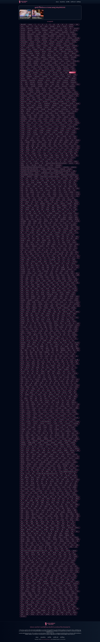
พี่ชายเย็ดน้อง (62, 348)
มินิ (26, 359)
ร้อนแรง (73, 371)
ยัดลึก (76, 361)
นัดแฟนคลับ (47, 315)
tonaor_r (34, 111)
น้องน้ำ (53, 278)
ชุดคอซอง (64, 217)
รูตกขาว (26, 382)
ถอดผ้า (67, 253)
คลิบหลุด (22, 163)
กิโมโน (62, 138)
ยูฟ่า (72, 367)
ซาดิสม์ (59, 230)
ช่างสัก (22, 217)
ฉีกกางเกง (22, 213)
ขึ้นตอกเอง (57, 155)
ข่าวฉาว (53, 151)
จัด (29, 199)
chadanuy (67, 39)
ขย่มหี (54, 143)
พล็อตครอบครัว (29, 346)
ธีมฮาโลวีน (22, 267)
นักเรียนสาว (53, 307)
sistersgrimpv (54, 105)
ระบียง (48, 373)
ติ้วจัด (51, 249)
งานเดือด (27, 195)
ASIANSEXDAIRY (45, 30)
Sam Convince (28, 103)
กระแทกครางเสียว (71, 126)
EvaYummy (22, 51)
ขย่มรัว (28, 143)
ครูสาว (52, 161)
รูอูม (21, 384)
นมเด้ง (38, 269)
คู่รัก (73, 188)
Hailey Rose (49, 55)
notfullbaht (68, 89)
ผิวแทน (55, 340)
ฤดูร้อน (30, 384)
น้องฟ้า (58, 284)
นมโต (52, 269)
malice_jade (23, 78)
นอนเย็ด (22, 305)
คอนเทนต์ (64, 180)
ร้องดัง (28, 371)
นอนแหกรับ (34, 305)
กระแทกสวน (35, 132)
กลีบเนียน (58, 136)
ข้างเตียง (70, 149)
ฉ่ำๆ (69, 211)
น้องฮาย (22, 292)
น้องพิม (43, 284)
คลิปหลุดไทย (45, 170)
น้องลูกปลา (36, 288)
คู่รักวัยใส (32, 190)
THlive (71, 109)
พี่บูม (21, 350)
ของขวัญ (46, 147)
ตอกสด (22, 244)
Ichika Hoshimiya (65, 57)
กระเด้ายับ (22, 126)
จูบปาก (48, 211)
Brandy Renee (69, 37)
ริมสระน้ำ (49, 377)
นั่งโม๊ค (44, 311)
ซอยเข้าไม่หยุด (65, 228)
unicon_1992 (74, 111)
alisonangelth (52, 26)
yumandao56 (23, 120)
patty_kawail (48, 93)
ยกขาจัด (71, 359)
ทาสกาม (63, 261)
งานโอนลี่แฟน (52, 197)
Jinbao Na (22, 68)
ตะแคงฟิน (76, 244)
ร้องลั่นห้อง (42, 371)
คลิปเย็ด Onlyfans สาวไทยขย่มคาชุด (27, 172)
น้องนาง (42, 278)
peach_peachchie (75, 93)
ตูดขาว (51, 251)
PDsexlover (68, 93)
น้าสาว (49, 317)
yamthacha (41, 116)
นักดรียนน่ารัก (62, 305)
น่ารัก (28, 317)
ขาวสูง (76, 151)
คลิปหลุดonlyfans (58, 165)
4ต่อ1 (58, 24)
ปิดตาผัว (45, 334)
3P (46, 24)
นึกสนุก (61, 323)
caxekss (50, 39)
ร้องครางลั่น (23, 371)
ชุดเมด (44, 222)
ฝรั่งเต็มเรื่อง (23, 344)
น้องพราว (27, 284)
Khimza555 (28, 72)
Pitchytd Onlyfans (51, 97)
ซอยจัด (22, 226)
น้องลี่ (31, 288)
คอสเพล (27, 182)
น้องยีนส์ (70, 286)
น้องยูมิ (22, 288)
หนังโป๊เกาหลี (73, 1)
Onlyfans (56, 91)
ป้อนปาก (59, 332)
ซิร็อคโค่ (70, 230)
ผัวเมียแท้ (41, 338)
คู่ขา (59, 188)
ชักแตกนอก (54, 215)
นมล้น (72, 267)
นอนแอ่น (39, 305)
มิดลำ (69, 357)
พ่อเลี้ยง (72, 346)
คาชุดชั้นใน (23, 184)
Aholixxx (27, 26)
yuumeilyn (40, 120)
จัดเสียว (75, 205)
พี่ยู (30, 350)
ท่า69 (36, 259)
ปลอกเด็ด (46, 330)
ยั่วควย (59, 363)
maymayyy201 (41, 78)
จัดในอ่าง (65, 207)
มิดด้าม (64, 357)
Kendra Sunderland (66, 70)
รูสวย (62, 382)
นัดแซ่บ (37, 315)
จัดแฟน (22, 207)
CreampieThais (74, 45)
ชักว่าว (27, 215)
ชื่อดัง (48, 217)
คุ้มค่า (55, 188)
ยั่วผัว (68, 363)
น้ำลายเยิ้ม (48, 319)
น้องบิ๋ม (22, 282)
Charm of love (67, 41)
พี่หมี (53, 350)
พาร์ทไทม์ (32, 348)
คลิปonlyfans (37, 163)
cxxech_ (22, 47)
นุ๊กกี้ (65, 323)
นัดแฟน (42, 315)
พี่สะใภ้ (38, 350)
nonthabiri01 (44, 89)
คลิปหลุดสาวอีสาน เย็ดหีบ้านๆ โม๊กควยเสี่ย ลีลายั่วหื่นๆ (29, 168)
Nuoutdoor (31, 91)
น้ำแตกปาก (62, 321)
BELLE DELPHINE (51, 35)
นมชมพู (42, 267)
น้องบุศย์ (36, 282)
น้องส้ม (58, 288)
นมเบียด (43, 269)
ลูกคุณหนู (31, 392)
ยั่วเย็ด (38, 365)
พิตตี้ (37, 348)
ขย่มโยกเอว (66, 145)
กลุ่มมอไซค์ (64, 136)
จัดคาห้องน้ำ (70, 199)
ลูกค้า (26, 392)
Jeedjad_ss (63, 64)
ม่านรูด (32, 357)
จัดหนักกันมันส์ (42, 203)
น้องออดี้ (53, 290)
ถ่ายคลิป (38, 255)
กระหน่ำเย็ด (23, 124)
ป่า (25, 334)
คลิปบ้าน (77, 163)
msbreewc (47, 84)
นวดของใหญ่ (23, 271)
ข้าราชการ (39, 151)
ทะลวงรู (73, 257)
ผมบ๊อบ (28, 336)
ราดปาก (54, 375)
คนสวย (45, 157)
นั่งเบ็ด (74, 309)
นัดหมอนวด (48, 313)
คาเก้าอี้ (22, 186)
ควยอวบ (71, 178)
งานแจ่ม (66, 195)
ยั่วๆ (50, 363)
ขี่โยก (30, 155)
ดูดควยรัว (48, 238)
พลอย (47, 346)
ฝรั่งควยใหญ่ (55, 342)
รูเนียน (26, 384)
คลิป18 (31, 163)
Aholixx (77, 24)
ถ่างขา (76, 253)
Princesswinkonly (48, 99)
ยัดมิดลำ (63, 361)
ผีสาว (59, 340)
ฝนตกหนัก (34, 342)
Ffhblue (57, 51)
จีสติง (21, 211)
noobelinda (50, 89)
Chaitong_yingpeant (75, 39)
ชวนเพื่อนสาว (57, 213)
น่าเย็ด (53, 317)
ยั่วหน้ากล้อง (28, 365)
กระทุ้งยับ (65, 122)
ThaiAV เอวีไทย (28, 109)
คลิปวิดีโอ (46, 165)
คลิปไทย (76, 176)
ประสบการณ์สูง (34, 330)
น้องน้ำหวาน (70, 278)
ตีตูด (25, 251)
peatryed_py (31, 95)
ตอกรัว (54, 242)
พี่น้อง (73, 348)
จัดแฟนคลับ (27, 207)
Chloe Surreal (58, 43)
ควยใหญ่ (47, 180)
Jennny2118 (46, 66)
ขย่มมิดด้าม (66, 141)
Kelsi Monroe (58, 70)
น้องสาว (68, 288)
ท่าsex (41, 259)
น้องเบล (32, 294)
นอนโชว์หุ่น (46, 305)
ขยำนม (78, 145)
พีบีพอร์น (77, 348)
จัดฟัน (71, 201)
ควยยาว (52, 178)
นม (27, 267)
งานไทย (63, 197)
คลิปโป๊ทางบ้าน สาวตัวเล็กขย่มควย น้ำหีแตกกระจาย (69, 174)
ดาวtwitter (28, 234)
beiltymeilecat (43, 35)
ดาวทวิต (44, 234)
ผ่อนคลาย (58, 336)
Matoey (28, 78)
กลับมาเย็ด (51, 134)
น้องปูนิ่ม (72, 282)
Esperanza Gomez (68, 49)
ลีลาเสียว (59, 390)
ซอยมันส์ (52, 226)
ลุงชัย (74, 390)
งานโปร (34, 197)
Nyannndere (38, 91)
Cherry (37, 43)
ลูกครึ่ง (22, 392)
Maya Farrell (34, 78)
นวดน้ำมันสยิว (45, 271)
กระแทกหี (53, 132)
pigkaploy (22, 97)
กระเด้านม (69, 124)
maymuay (48, 78)
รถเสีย (37, 369)
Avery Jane (75, 30)
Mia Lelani (59, 80)
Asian (71, 28)
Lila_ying (74, 74)
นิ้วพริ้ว (39, 323)
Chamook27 (32, 41)
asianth (66, 30)
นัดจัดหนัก (77, 311)
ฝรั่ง (39, 342)
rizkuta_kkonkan (53, 101)
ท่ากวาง (45, 259)
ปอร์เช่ (64, 332)
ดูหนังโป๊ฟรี (44, 240)
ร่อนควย (58, 371)
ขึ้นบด (62, 155)
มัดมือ (56, 355)
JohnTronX (35, 68)
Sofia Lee (74, 105)
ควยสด (57, 178)
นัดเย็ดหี (26, 315)
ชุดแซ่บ (54, 222)
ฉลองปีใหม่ (53, 211)
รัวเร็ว (25, 375)
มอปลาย (41, 355)
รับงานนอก (69, 373)
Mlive (22, 84)
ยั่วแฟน (47, 365)
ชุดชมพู (76, 217)
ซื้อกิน (75, 230)
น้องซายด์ (52, 276)
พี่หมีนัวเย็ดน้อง (63, 350)
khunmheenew (35, 72)
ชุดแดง (59, 222)
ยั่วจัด (64, 363)
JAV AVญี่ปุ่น (54, 62)
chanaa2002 (45, 41)
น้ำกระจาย (71, 317)
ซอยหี (44, 228)
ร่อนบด (64, 371)
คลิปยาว (27, 165)
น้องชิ (37, 276)
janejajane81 (35, 62)
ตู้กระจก (40, 251)
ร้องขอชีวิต (60, 369)
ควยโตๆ (42, 180)
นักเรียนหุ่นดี (59, 307)
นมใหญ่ (57, 269)
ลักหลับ (52, 386)
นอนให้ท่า (51, 305)
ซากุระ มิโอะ (54, 230)
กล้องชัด (45, 134)
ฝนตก (29, 342)
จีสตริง (76, 209)
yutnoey (29, 120)
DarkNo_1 (39, 47)
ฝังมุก (38, 344)
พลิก (51, 346)
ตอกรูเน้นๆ (74, 242)
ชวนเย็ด (63, 213)
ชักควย (22, 215)
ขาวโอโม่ (61, 153)
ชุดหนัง (34, 222)
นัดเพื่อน (74, 313)
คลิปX (42, 163)
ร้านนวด (63, 375)
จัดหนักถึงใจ (69, 203)
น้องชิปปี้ (41, 276)
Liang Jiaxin (62, 74)
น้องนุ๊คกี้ (49, 280)
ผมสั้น (37, 336)
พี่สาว (43, 350)
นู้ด (73, 323)
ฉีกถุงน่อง (35, 213)
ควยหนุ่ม (66, 178)
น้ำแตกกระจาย (48, 321)
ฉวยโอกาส (59, 211)
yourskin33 (52, 118)
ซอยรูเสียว (27, 228)
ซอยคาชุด (66, 224)
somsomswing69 (31, 107)
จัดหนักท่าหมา (76, 203)
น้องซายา (58, 276)
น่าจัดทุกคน (22, 317)
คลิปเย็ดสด (37, 172)
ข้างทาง (55, 149)
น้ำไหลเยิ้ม (22, 323)
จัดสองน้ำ (26, 203)
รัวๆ (21, 375)
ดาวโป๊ (73, 234)
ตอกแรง (43, 244)
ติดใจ (42, 249)
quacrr (61, 99)
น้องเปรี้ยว (62, 294)
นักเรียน (40, 307)
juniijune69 (59, 68)
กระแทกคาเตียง (29, 128)
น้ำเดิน (73, 319)
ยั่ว (46, 363)
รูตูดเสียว (35, 382)
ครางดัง (22, 159)
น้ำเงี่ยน (68, 319)
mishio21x (58, 82)
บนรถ (35, 325)
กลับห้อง (56, 134)
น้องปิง (68, 282)
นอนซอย (34, 303)
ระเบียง (53, 373)
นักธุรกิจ (69, 305)
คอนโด (70, 180)
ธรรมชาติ (76, 265)
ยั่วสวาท (22, 365)
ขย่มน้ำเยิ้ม (40, 141)
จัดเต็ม (53, 205)
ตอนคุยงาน (54, 244)
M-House (63, 76)
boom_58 (52, 37)
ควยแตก (27, 180)
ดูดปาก (58, 238)
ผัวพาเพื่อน (22, 338)
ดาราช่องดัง (70, 232)
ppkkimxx (28, 99)
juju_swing (40, 68)
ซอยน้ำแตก (47, 226)
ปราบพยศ (40, 330)
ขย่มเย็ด (27, 145)
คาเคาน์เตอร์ (28, 186)
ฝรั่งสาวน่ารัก (77, 342)
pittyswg (58, 97)
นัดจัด (60, 311)
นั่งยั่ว (58, 309)
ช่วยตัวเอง (76, 213)
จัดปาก (67, 201)
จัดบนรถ (61, 201)
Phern (77, 95)
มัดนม (52, 355)
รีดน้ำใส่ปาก (74, 377)
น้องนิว (27, 280)
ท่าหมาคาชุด (74, 261)
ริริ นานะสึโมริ (66, 377)
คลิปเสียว (67, 172)
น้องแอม (76, 298)
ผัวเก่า (28, 338)
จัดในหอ (47, 207)
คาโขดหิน (59, 186)
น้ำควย (77, 317)
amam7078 (64, 26)
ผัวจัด (70, 336)
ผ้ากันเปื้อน (57, 338)
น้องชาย (32, 276)
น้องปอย (57, 282)
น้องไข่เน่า (22, 301)
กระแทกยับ (62, 130)
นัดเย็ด (22, 315)
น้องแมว (66, 298)
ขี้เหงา (26, 155)
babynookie (72, 32)
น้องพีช (53, 284)
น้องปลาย (41, 282)
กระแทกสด (28, 132)
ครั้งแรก (63, 157)
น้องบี (31, 282)
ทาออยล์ (26, 263)
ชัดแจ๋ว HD (65, 215)
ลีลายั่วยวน (32, 390)
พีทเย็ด (68, 348)
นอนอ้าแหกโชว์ (76, 303)
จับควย (22, 209)
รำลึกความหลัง (23, 377)
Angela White (29, 28)
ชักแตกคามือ (48, 215)
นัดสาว (32, 313)
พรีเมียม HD (23, 346)
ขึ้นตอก (52, 155)
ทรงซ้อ (40, 257)
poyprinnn (22, 99)
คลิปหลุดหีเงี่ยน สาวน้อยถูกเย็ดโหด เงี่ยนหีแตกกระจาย (49, 168)
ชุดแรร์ (70, 222)
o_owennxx (44, 91)
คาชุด (74, 182)
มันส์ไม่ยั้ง (27, 357)
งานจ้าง (59, 190)
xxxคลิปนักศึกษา (23, 116)
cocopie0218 (45, 45)
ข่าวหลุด (27, 153)
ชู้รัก (41, 224)
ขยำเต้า (22, 147)
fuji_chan (43, 53)
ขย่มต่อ (22, 141)
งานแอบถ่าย (23, 197)
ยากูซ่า (64, 365)
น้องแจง (66, 296)
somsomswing (23, 107)
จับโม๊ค (63, 209)
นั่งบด (54, 309)
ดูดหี (67, 238)
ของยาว (57, 147)
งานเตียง (37, 195)
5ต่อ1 (62, 24)
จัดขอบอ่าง (58, 199)
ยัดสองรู (28, 363)
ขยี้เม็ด (37, 147)
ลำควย (48, 388)
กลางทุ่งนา (22, 136)
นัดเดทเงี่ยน (69, 313)
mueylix (72, 84)
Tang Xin (74, 107)
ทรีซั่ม (59, 257)
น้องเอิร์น (60, 296)
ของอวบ (62, 147)
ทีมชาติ (32, 265)
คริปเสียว (46, 161)
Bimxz (69, 35)
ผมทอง (69, 334)
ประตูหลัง (22, 330)
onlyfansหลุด (63, 91)
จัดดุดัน (42, 201)
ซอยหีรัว (54, 228)
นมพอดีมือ (62, 267)
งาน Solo (41, 190)
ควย (31, 178)
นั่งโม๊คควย (49, 311)
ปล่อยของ (51, 330)
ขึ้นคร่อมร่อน (46, 155)
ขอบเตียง (34, 149)
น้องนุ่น (54, 280)
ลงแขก (54, 384)
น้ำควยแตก (22, 319)
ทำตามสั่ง (67, 263)
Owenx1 (75, 91)
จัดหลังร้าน (43, 205)
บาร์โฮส (42, 328)
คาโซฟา (65, 186)
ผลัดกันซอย (52, 336)
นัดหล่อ (54, 313)
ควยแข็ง (77, 178)
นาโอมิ (62, 317)
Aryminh (65, 28)
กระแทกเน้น (67, 132)
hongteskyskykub (51, 57)
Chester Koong (51, 43)
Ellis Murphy (35, 49)
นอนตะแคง (47, 303)
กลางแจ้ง (49, 136)
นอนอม (70, 303)
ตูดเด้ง (72, 251)
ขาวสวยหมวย (70, 151)
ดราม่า (26, 232)
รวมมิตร (50, 369)
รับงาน (64, 373)
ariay (61, 28)
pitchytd (44, 97)
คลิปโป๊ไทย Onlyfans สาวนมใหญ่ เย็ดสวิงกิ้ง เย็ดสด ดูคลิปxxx (50, 176)
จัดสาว (32, 203)
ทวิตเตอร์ (63, 257)
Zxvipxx (76, 120)
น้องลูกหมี (47, 288)
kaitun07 (73, 68)
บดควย (22, 325)
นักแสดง (28, 309)
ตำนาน (26, 249)
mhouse (53, 80)
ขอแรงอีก (39, 149)
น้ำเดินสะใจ (23, 321)
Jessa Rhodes (65, 66)
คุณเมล (46, 188)
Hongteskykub (43, 57)
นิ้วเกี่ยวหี (50, 323)
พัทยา (76, 346)
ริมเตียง (60, 377)
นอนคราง (77, 301)
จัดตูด (52, 201)
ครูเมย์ (56, 161)
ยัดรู (67, 361)
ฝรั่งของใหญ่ (49, 342)
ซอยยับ (62, 226)
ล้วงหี (72, 384)
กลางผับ (38, 136)
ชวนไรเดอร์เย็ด (69, 213)
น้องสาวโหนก (74, 288)
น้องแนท (77, 296)
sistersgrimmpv (47, 105)
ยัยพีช (43, 363)
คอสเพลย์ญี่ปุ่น (39, 182)
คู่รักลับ (27, 190)
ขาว (44, 151)
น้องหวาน (43, 290)
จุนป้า (44, 211)
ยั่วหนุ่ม (33, 365)
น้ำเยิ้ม (33, 321)
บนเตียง (45, 325)
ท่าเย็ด (46, 263)
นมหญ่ (34, 269)
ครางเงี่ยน (65, 159)
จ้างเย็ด (67, 209)
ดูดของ (38, 238)
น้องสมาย (63, 288)
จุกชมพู (30, 211)
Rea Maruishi (74, 99)
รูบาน (46, 382)
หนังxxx (57, 1)
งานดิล (22, 192)
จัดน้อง (57, 201)
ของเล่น (67, 147)
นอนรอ (52, 303)
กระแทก (57, 126)
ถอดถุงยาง (54, 253)
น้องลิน (26, 288)
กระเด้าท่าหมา (62, 124)
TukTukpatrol (40, 111)
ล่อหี (37, 386)
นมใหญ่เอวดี (70, 269)
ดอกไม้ (37, 232)
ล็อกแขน (22, 386)
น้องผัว (77, 282)
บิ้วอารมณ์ (56, 328)
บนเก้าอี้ (40, 325)
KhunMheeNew (42, 72)
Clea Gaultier (23, 45)
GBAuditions (74, 53)
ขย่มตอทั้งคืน (28, 141)
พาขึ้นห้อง (22, 348)
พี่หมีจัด (57, 350)
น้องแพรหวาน (55, 298)
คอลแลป (22, 182)
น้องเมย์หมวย (33, 296)
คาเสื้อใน (54, 186)
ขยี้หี (32, 147)
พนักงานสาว (57, 344)
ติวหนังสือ (64, 249)
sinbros (28, 105)
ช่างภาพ (75, 215)
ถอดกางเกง (48, 253)
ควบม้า (22, 178)
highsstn (65, 55)
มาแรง (51, 357)
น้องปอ (47, 282)
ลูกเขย (46, 392)
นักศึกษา (22, 307)
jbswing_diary (43, 64)
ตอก (27, 242)
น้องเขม (27, 292)
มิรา (30, 359)
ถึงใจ (70, 255)
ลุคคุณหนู (69, 390)
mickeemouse (65, 80)
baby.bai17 (34, 32)
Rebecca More (37, 101)
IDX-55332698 (73, 57)
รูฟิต (58, 382)
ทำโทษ (27, 265)
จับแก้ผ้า (53, 209)
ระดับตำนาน (43, 373)
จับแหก (58, 209)
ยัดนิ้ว (53, 361)
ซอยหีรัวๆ (59, 228)
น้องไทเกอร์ (39, 301)
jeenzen (74, 64)
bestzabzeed (59, 35)
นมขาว (38, 267)
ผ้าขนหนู (62, 338)
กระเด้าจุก (56, 124)
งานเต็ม (32, 195)
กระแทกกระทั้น (63, 126)
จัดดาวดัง (36, 201)
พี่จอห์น (52, 348)
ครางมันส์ (32, 159)
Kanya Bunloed (23, 70)
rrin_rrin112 (68, 101)
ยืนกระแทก (27, 367)
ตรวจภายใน (68, 240)
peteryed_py (57, 95)
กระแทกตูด (62, 128)
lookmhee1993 (37, 76)
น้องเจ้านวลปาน (54, 292)
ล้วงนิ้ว (63, 384)
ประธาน (27, 330)
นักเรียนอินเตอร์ (66, 307)
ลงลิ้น (40, 384)
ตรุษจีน (74, 240)
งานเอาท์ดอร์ (61, 195)
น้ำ (66, 317)
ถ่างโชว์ (27, 255)
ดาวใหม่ (27, 236)
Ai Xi (32, 26)
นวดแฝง (72, 271)
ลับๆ (60, 386)
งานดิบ (74, 190)
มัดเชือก (60, 355)
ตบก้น (63, 240)
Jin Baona (72, 66)
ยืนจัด (33, 367)
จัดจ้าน (22, 201)
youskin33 (64, 118)
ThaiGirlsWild (43, 109)
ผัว (66, 336)
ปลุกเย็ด (49, 332)
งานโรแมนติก (40, 197)
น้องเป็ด (57, 294)
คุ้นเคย (51, 188)
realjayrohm (31, 101)
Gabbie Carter (66, 53)
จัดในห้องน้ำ (59, 207)
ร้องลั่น (37, 371)
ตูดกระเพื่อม (46, 251)
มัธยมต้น (71, 355)
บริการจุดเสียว (56, 325)
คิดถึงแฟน (70, 186)
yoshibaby (72, 116)
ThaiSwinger (56, 109)
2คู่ (38, 24)
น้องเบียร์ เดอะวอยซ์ (50, 294)
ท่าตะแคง (22, 261)
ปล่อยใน (75, 330)
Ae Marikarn (71, 24)
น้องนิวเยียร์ (38, 280)
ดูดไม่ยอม (28, 240)
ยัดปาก (58, 361)
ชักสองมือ (31, 215)
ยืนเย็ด (53, 367)
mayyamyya (54, 78)
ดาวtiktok (22, 234)
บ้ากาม (22, 328)
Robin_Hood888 (61, 101)
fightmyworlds (70, 51)
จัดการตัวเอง (52, 199)
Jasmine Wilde (47, 62)
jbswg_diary (30, 64)
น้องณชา (63, 276)
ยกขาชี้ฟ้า (76, 359)
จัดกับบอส (40, 199)
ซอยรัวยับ (76, 226)
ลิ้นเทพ (62, 388)
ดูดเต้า (72, 238)
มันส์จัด (22, 357)
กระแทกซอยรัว (49, 128)
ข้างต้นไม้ (49, 149)
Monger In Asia (32, 84)
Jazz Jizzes (66, 62)
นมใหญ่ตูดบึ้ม (63, 269)
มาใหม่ (56, 357)
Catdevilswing (44, 39)
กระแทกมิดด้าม (48, 130)
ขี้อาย (71, 153)
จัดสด (22, 203)
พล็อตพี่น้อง (42, 346)
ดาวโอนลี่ (22, 236)
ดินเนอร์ (42, 236)
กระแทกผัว (29, 130)
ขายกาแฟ (27, 151)
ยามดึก (69, 365)
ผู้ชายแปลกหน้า (23, 342)
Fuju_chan (60, 53)
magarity (68, 76)
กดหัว (32, 122)
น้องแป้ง (27, 298)
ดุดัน (29, 238)
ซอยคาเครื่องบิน (73, 224)
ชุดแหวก (74, 222)
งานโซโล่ (28, 197)
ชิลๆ (40, 217)
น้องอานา (69, 290)
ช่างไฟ (32, 217)
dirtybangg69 (61, 47)
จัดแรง (33, 207)
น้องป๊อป (51, 282)
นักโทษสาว (34, 309)
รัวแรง (34, 375)
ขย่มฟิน (60, 141)
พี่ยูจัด (34, 350)
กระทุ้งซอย (60, 122)
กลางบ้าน (28, 136)
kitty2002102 (72, 72)
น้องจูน (27, 276)
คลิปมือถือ (22, 165)
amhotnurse (23, 28)
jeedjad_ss (69, 64)
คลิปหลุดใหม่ (69, 168)
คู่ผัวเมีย (69, 188)
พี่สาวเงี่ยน (48, 350)
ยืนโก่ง (63, 367)
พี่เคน (78, 350)
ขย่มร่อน (76, 141)
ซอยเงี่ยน (72, 228)
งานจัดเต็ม (54, 190)
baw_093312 (23, 35)
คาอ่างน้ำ (74, 184)
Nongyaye (38, 89)
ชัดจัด (60, 215)
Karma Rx (37, 70)
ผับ (62, 336)
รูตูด (31, 382)
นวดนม (28, 271)
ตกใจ (58, 240)
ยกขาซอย (22, 361)
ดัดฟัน (42, 232)
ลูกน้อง (41, 392)
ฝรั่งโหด (33, 344)
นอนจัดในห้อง (28, 303)
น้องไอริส (61, 301)
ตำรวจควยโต (32, 249)
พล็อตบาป (36, 346)
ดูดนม (53, 238)
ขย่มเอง (38, 145)
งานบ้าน (49, 192)
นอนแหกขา (28, 305)
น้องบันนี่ (70, 280)
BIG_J (65, 35)
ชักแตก (42, 215)
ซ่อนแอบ (45, 224)
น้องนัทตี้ (37, 278)
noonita (62, 89)
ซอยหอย (39, 228)
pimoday (38, 97)
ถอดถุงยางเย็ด (61, 253)
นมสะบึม (28, 269)
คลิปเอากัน (72, 172)
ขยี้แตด (41, 147)
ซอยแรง (27, 230)
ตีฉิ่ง (21, 251)
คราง (67, 157)
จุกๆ (25, 211)
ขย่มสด (38, 143)
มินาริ (73, 357)
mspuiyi (52, 84)
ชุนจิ (34, 224)
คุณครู (26, 188)
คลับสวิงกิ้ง (70, 161)
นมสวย (77, 267)
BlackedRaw (23, 37)
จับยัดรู (38, 209)
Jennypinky (59, 66)
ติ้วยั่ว (56, 249)
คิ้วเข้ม (22, 188)
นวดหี (51, 271)
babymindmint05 (65, 32)
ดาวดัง (33, 234)
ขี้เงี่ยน (75, 153)
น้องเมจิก (22, 296)
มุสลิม (62, 359)
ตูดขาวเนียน (57, 251)
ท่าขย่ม (59, 259)
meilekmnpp (73, 78)
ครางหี (60, 159)
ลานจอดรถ (22, 388)
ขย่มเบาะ (22, 145)
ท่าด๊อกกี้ (73, 259)
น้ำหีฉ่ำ (58, 319)
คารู (61, 184)
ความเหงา (59, 180)
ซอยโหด (32, 230)
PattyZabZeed (60, 93)
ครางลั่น (43, 159)
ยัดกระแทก (43, 361)
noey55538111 (23, 89)
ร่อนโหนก (22, 373)
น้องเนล (22, 294)
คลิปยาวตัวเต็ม (34, 165)
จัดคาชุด (63, 199)
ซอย (50, 224)
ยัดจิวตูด (48, 361)
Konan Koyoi (23, 74)
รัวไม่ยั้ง (39, 375)
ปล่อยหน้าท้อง (70, 330)
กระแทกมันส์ (41, 130)
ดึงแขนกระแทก (23, 238)
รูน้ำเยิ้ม (41, 382)
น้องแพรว (48, 298)
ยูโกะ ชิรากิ (26, 369)
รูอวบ (75, 382)
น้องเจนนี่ (42, 292)
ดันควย (46, 232)
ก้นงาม (36, 122)
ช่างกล (70, 215)
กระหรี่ (35, 124)
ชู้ (37, 224)
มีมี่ (47, 359)
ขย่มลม (33, 143)
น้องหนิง (22, 290)
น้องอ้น (48, 290)
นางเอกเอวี (63, 315)
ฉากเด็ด (65, 211)
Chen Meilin (74, 41)
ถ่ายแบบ (52, 255)
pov (74, 97)
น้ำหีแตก (62, 319)
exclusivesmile (29, 51)
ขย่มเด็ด (70, 143)
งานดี (26, 192)
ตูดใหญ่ (31, 253)
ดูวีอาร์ (33, 240)
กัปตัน (32, 138)
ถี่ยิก (61, 255)
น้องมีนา (55, 286)
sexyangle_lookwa (47, 103)
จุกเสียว (39, 211)
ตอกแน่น (38, 244)
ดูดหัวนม (62, 238)
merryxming (48, 80)
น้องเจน (37, 292)
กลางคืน (61, 134)
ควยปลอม (41, 178)
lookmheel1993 (44, 76)
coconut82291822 (31, 45)
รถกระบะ (32, 369)
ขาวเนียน (44, 153)
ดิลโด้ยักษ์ (58, 236)
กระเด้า (44, 124)
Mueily (63, 84)
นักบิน (74, 305)
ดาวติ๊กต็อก (39, 234)
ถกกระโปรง (37, 253)
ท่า (32, 259)
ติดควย (38, 249)
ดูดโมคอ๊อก (22, 240)
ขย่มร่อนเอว (23, 143)
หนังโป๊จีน (68, 1)
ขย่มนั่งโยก (34, 141)
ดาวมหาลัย (57, 234)
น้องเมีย (44, 296)
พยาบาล (63, 344)
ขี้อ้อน (66, 153)
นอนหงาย (64, 303)
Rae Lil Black (67, 99)
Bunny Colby (77, 37)
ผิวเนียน (50, 340)
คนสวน (41, 157)
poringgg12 (70, 97)
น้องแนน (22, 298)
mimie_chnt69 (32, 82)
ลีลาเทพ (53, 390)
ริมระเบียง (39, 377)
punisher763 (55, 99)
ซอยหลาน (33, 228)
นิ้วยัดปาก (44, 323)
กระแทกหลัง (41, 132)
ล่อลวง (33, 386)
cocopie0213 (38, 45)
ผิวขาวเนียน (35, 340)
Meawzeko (61, 78)
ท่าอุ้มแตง (36, 263)
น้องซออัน (47, 276)
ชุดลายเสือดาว (23, 222)
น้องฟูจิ (63, 284)
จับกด (70, 207)
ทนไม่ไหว (35, 257)
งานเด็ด (22, 195)
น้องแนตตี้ (71, 296)
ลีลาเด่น (43, 390)
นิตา (27, 323)
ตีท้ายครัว (30, 251)
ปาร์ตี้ (30, 334)
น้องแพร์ (43, 298)
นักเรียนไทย (23, 309)
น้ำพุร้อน (37, 319)
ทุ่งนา (72, 265)
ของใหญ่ (22, 149)
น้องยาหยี (65, 286)
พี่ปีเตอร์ (26, 350)
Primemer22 (40, 99)
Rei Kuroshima (45, 101)
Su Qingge (64, 107)
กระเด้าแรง (47, 126)
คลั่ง (60, 161)
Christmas (65, 43)
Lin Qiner (22, 76)
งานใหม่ (58, 197)
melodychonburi (40, 80)
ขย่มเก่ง (59, 143)
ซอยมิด (57, 226)
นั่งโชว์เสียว (34, 311)
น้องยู (75, 286)
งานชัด (64, 190)
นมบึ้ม (58, 267)
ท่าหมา (69, 261)
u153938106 (53, 111)
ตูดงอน (63, 251)
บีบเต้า (70, 328)
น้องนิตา (76, 278)
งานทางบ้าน (38, 192)
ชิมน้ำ (36, 217)
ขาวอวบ (39, 153)
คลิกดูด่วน (75, 161)
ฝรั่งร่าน (65, 342)
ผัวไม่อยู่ (51, 338)
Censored (61, 39)
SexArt (35, 103)
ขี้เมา (21, 155)
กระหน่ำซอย (77, 122)
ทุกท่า (59, 265)
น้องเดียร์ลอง (68, 292)
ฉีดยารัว (40, 213)
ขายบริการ (33, 151)
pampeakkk (29, 93)
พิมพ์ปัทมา (47, 348)
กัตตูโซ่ (27, 138)
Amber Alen (71, 26)
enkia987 (60, 49)
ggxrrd (27, 55)
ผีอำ (69, 340)
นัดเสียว (32, 315)
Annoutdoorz (43, 28)
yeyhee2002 (66, 116)
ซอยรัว (72, 226)
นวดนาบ (33, 271)
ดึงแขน (77, 236)
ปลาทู (35, 332)
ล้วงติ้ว (59, 384)
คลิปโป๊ (51, 174)
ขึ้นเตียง (67, 155)
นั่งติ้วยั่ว (49, 309)
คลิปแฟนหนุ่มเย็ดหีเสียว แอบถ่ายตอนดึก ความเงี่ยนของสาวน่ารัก (31, 174)
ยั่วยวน (72, 363)
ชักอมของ (37, 215)
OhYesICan (51, 91)
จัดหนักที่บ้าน (23, 205)
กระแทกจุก (36, 128)
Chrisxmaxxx (71, 43)
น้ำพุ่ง (32, 319)
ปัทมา (69, 332)
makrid (74, 76)
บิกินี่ (46, 328)
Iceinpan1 (58, 57)
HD (61, 55)
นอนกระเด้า (71, 301)
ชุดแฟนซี (64, 222)
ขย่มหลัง (49, 143)
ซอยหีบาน (48, 228)
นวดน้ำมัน (39, 271)
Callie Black (30, 39)
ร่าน (58, 375)
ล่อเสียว (47, 386)
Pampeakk (22, 93)
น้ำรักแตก (42, 319)
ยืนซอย (43, 367)
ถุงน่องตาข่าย (23, 257)
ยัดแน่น (38, 363)
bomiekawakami (45, 37)
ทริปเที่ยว (54, 257)
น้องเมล (39, 296)
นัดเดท (63, 313)
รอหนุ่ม (37, 373)
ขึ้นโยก (72, 155)
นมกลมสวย (32, 267)
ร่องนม (33, 371)
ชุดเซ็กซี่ (39, 222)
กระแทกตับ (56, 128)
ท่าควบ (63, 259)
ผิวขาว (76, 338)
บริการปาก (77, 325)
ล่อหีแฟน (41, 386)
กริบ (41, 134)
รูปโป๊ (54, 382)
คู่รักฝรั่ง (22, 190)
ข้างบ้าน (60, 149)
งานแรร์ (72, 195)
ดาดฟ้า (51, 232)
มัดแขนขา (66, 355)
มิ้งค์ (60, 357)
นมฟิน (68, 267)
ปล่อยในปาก (23, 332)
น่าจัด (73, 315)
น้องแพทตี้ (32, 298)
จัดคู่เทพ (75, 199)
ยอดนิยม (33, 361)
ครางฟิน (27, 159)
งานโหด (46, 197)
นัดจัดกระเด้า (65, 311)
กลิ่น (53, 136)
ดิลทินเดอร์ (48, 236)
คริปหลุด (41, 161)
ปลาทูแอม (39, 332)
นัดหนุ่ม (42, 313)
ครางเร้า (71, 159)
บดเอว (31, 325)
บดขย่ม (78, 323)
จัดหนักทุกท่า (29, 205)
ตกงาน (54, 240)
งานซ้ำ (69, 190)
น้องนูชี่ (65, 280)
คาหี (65, 184)
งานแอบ (77, 195)
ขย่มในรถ (72, 145)
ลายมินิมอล (33, 388)
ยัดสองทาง (22, 363)
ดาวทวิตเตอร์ (50, 234)
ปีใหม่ (64, 334)
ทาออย (22, 263)
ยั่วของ (55, 363)
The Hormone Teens (64, 109)
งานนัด (44, 192)
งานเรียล (54, 195)
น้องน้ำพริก (64, 278)
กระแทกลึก (22, 132)
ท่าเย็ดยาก (51, 263)
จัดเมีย (71, 205)
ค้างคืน (70, 182)
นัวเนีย (58, 315)
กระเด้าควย (50, 124)
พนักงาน (51, 344)
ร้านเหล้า (72, 375)
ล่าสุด (43, 388)
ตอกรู (59, 242)
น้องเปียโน (73, 294)
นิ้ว (31, 323)
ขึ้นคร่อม (40, 155)
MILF (21, 82)
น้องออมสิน (59, 290)
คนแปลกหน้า (51, 157)
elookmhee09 (49, 49)
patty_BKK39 (41, 93)
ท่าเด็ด (41, 263)
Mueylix (67, 84)
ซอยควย (61, 224)
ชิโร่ (44, 217)
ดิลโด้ (53, 236)
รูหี (71, 382)
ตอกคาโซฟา (43, 242)
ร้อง (55, 369)
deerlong (49, 47)
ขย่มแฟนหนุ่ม (44, 145)
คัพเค (55, 182)
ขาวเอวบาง (50, 153)
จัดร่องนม (76, 201)
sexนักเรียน (71, 103)
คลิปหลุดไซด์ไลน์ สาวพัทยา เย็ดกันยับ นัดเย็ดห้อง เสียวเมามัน (30, 170)
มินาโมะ (22, 359)
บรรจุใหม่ (50, 325)
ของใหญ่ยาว (28, 149)
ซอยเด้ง (77, 228)
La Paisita (35, 74)
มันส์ (76, 355)
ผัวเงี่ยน (32, 338)
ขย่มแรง (50, 145)
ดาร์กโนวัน (64, 232)
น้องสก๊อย (52, 288)
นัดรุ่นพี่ (27, 313)
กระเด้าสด (28, 126)
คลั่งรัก (65, 161)
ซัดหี (48, 230)
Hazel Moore (56, 55)
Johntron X (28, 68)
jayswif (60, 62)
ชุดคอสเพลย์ (70, 217)
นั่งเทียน (69, 309)
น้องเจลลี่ (47, 292)
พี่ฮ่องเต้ (69, 350)
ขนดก (70, 138)
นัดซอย (22, 313)
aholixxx (22, 26)
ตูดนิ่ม (67, 251)
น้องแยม (71, 298)
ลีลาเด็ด (38, 390)
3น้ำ (50, 24)
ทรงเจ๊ (45, 257)
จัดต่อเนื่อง (47, 201)
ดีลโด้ (63, 236)
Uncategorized (60, 111)
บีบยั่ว (66, 328)
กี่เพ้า (66, 138)
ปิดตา (41, 334)
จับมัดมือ (32, 209)
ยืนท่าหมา (48, 367)
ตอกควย (37, 242)
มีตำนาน (39, 359)
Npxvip (22, 91)
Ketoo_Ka (73, 70)
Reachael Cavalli (23, 101)
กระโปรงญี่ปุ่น (35, 134)
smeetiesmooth (68, 105)
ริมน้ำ (34, 377)
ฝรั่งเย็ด (28, 344)
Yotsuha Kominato (24, 118)
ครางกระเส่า (73, 157)
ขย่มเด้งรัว (64, 143)
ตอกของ (31, 242)
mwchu (77, 84)
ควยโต (38, 180)
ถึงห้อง (66, 255)
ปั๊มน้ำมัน (73, 332)
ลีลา (66, 388)
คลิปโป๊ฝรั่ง (22, 176)
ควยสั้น (61, 178)
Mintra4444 (52, 82)
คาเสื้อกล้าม (48, 186)
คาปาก (57, 184)
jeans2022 (56, 64)
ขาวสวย (64, 151)
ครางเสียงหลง (23, 161)
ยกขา (67, 359)
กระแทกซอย (43, 128)
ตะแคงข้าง (64, 244)
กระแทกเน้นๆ (73, 132)
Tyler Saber (47, 111)
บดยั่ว (26, 325)
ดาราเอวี (76, 232)
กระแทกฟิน (35, 130)
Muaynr (58, 84)
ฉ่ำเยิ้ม (74, 211)
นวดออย (56, 271)
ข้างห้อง (65, 149)
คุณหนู (36, 188)
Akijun (41, 26)
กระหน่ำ (71, 122)
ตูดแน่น (22, 253)
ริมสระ (44, 377)
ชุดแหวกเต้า (23, 224)
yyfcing (45, 120)
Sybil (69, 107)
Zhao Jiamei (51, 120)
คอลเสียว (75, 180)
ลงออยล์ (45, 384)
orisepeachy (69, 91)
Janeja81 (29, 62)
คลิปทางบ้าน (71, 163)
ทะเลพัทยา (22, 259)
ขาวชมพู (59, 151)
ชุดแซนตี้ (49, 222)
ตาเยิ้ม (22, 249)
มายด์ (41, 357)
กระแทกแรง (29, 134)
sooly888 (52, 107)
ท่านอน (27, 261)
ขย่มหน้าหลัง (44, 143)
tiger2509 (22, 111)
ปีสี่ (60, 334)
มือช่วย (51, 359)
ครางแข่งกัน (35, 161)
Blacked (74, 35)
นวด (75, 269)
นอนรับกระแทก (58, 303)
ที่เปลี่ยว (48, 265)
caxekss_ (55, 39)
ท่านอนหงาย (33, 261)
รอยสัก (32, 373)
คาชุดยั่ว (40, 184)
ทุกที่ (63, 265)
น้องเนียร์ (27, 294)
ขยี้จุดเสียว (27, 147)
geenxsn (22, 55)
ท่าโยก (62, 263)
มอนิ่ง (37, 355)
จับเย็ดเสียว (47, 209)
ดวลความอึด (32, 232)
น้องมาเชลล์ (23, 286)
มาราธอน (46, 357)
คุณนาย (31, 188)
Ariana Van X (55, 28)
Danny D (33, 47)
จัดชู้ (32, 201)
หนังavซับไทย (62, 1)
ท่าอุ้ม (31, 263)
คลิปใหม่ (71, 176)
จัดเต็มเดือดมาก (64, 205)
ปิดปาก (51, 334)
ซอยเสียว (22, 230)
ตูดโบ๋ (27, 253)
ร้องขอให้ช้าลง (66, 369)
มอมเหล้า (46, 355)
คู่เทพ (37, 190)
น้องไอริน (56, 301)
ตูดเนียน (76, 251)
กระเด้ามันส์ (75, 124)
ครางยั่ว (38, 159)
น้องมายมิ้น (68, 284)
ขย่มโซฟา (55, 145)
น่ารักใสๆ (43, 317)
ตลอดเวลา (22, 242)
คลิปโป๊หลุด (79, 1)
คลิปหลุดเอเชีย (62, 168)
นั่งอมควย (63, 309)
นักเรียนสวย (46, 307)
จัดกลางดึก (34, 199)
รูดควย (22, 382)
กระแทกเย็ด (23, 134)
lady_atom (41, 74)
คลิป (27, 163)
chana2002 (38, 41)
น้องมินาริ (44, 286)
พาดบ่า (27, 348)
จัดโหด (38, 207)
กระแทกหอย (48, 132)
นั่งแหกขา (27, 311)
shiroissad (77, 103)
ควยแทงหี (32, 180)
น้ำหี (53, 319)
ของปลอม (52, 147)
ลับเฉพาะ (65, 386)
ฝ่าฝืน (42, 344)
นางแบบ (68, 315)
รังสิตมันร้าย (59, 373)
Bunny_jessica (23, 39)
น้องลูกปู (42, 288)
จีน (71, 209)
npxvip (73, 89)
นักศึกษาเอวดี (34, 307)
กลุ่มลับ (69, 136)
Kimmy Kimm (55, 72)
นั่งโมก (39, 311)
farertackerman (51, 51)
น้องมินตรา (39, 286)
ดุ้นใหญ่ (33, 238)
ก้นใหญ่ (41, 122)
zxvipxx (22, 122)
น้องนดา (32, 278)
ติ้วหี (69, 249)
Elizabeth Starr (23, 49)
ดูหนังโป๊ (38, 240)
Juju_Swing (47, 68)
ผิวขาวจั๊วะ (22, 340)
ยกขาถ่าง (27, 361)
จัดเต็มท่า (58, 205)
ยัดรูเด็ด (72, 361)
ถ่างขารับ (22, 255)
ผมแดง (47, 336)
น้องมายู (73, 284)
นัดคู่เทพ (55, 311)
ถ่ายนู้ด (43, 255)
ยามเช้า (73, 365)
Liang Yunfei (69, 74)
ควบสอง (27, 178)
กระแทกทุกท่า (76, 128)
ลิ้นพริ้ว (57, 388)
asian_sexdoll (76, 28)
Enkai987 (55, 49)
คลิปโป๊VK (56, 174)
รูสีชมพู (67, 382)
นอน (66, 301)
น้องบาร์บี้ (75, 280)
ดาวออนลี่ (67, 234)
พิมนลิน (42, 348)
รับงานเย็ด (75, 373)
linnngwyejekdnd (29, 76)
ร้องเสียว (53, 371)
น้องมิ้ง (28, 286)
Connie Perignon (59, 45)
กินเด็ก (57, 138)
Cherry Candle (43, 43)
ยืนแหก (58, 367)
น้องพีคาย (48, 284)
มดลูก (27, 355)
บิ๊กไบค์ (51, 328)
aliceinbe (46, 26)
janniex (41, 62)
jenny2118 (52, 66)
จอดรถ (73, 197)
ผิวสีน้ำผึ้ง (44, 340)
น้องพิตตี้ (38, 284)
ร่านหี (68, 375)
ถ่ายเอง (48, 255)
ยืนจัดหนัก (37, 367)
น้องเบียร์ (42, 294)
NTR (26, 91)
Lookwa (51, 76)
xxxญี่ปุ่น (30, 116)
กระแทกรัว (68, 130)
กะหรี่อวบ (22, 138)
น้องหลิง (38, 290)
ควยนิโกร (36, 178)
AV (70, 30)
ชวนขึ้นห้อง (50, 213)
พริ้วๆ (72, 344)
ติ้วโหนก (74, 249)
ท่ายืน (55, 261)
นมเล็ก (48, 269)
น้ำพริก (28, 319)
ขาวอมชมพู (33, 153)
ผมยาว (32, 336)
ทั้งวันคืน (28, 259)
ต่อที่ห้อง (48, 244)
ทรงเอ (49, 257)
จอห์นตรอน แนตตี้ (24, 199)
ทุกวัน (67, 265)
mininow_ (45, 82)
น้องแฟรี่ (61, 298)
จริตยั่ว (68, 197)
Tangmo (22, 109)
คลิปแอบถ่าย (46, 174)
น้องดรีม (69, 276)
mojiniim (26, 84)
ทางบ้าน (68, 259)
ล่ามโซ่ (28, 388)
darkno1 (44, 47)
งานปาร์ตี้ (65, 192)
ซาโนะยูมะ (65, 230)
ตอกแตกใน (32, 244)
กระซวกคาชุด (47, 122)
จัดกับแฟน (45, 199)
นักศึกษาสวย (28, 307)
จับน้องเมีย (27, 209)
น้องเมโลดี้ (49, 296)
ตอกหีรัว (27, 244)
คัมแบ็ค (59, 182)
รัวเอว (30, 375)
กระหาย (39, 124)
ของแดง (72, 147)
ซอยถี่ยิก (41, 226)
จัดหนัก (36, 203)
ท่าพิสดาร (45, 261)
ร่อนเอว (68, 371)
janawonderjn (23, 62)
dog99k (74, 47)
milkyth (26, 82)
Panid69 (34, 93)
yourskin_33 (45, 118)
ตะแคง (59, 244)
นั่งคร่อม (44, 309)
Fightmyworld (63, 51)
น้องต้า (22, 278)
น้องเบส (37, 294)
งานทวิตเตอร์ (32, 192)
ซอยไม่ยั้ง (43, 230)
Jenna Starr (33, 66)
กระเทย (52, 126)
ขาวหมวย (22, 153)
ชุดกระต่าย (53, 217)
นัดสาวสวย (37, 313)
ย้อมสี (38, 361)
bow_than (63, 37)
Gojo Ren (43, 55)
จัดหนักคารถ (56, 203)
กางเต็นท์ (42, 138)
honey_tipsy (77, 55)
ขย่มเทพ (75, 143)
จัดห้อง (48, 205)
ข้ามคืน (22, 151)
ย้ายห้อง (22, 367)
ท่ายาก (50, 261)
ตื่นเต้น (35, 251)
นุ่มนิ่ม (70, 323)
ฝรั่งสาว (71, 342)
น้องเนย (73, 292)
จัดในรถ (42, 207)
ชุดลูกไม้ (29, 222)
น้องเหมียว (55, 296)
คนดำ (36, 157)
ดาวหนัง (62, 234)
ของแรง (77, 147)
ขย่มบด (45, 141)
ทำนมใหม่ (22, 265)
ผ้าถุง (67, 338)
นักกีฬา (57, 305)
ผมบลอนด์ (22, 336)
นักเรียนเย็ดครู (73, 307)
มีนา (43, 359)
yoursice (39, 118)
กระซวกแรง (54, 122)
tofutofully (28, 111)
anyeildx (49, 28)
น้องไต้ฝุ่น (33, 301)
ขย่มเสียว (32, 145)
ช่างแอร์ (26, 217)
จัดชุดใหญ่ (27, 201)
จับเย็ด (42, 209)
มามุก (37, 357)
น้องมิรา (50, 286)
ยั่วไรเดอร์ (58, 365)
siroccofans (33, 105)
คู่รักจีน (77, 188)
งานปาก (60, 192)
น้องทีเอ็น (26, 278)
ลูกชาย (36, 392)
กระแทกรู (73, 130)
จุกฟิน (34, 211)
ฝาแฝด (46, 344)
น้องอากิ (64, 290)
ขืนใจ (77, 155)
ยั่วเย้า (42, 365)
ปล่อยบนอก (57, 330)
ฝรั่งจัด (61, 342)
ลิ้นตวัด (52, 388)
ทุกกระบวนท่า (54, 265)
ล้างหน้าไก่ (76, 386)
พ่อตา (61, 346)
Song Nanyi (46, 107)
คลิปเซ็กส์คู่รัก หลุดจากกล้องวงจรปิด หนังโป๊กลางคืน (62, 170)
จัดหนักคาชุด (49, 203)
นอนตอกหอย (40, 303)
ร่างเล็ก (49, 375)
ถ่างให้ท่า (32, 255)
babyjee (39, 32)
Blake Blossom (30, 37)
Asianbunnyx (37, 30)
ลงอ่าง (50, 384)
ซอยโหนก (38, 230)
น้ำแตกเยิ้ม (68, 321)
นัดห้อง (58, 313)
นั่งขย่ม (39, 309)
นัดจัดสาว (71, 311)
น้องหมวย (27, 290)
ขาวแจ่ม (56, 153)
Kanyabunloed (30, 70)
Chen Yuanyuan (23, 43)
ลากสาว (70, 386)
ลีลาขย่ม (71, 388)
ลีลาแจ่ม (64, 390)
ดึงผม (72, 236)
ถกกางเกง (42, 253)
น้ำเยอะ (28, 321)
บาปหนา (37, 328)
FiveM (77, 51)
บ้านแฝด (31, 328)
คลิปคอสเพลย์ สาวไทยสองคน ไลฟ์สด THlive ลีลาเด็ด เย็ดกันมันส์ (56, 163)
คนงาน (27, 157)
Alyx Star (58, 26)
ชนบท (45, 213)
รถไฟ (46, 369)
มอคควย (32, 355)
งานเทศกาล (43, 195)
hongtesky (29, 57)
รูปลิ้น (50, 382)
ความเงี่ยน (53, 180)
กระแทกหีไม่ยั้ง (60, 132)
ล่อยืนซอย (27, 386)
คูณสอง (64, 188)
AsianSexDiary (60, 30)
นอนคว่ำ (22, 303)
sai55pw (73, 101)
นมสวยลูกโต (23, 269)
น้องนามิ (48, 278)
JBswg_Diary (23, 64)
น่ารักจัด (32, 317)
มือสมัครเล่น (57, 359)
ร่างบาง (44, 375)
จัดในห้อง (53, 207)
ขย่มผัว (50, 141)
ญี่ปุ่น (21, 232)
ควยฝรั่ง (47, 178)
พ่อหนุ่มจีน (66, 346)
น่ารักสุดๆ (38, 317)
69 (66, 24)
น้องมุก (60, 286)
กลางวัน (43, 136)
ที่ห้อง (43, 265)
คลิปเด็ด (74, 170)
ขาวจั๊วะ (48, 151)
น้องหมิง (33, 290)
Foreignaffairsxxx (24, 53)
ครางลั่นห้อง (49, 159)
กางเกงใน (37, 138)
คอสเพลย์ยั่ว (45, 182)
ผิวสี (40, 340)
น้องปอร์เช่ (62, 282)
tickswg (76, 109)
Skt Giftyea (61, 105)
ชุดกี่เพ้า (59, 217)
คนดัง (32, 157)
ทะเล (78, 257)
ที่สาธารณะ (38, 265)
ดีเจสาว (68, 236)
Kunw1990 (29, 74)
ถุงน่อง (78, 255)
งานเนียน (49, 195)
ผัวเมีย (37, 338)
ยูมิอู (21, 369)
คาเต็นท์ (33, 186)
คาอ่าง (70, 184)
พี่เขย (74, 350)
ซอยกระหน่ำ (55, 224)
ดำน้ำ (32, 236)
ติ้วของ (47, 249)
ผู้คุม (73, 340)
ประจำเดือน (75, 328)
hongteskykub (35, 57)
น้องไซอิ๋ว (28, 301)
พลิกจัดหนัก (56, 346)
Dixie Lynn (68, 47)
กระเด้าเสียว (41, 126)
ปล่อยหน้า (63, 330)
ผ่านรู (71, 338)
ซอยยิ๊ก (67, 226)
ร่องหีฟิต (48, 371)
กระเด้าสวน (34, 126)
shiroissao (22, 105)
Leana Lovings (47, 74)
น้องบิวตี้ (27, 282)
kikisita (49, 72)
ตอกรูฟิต (63, 242)
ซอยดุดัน (27, 226)
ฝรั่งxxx (43, 342)
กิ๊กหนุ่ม (52, 138)
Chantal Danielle (59, 41)
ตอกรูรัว (68, 242)
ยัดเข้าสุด (33, 363)
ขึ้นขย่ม (35, 155)
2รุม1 (42, 24)
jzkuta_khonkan (66, 68)
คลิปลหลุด (40, 165)
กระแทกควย (23, 128)
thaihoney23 (50, 109)
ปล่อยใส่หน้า (29, 332)
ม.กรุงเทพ (22, 355)
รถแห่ (41, 369)
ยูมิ (75, 367)
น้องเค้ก (32, 292)
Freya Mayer (38, 53)
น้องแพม (38, 298)
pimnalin (28, 97)
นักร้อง (78, 305)
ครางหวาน (55, 159)
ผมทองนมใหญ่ (74, 334)
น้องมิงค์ (33, 286)
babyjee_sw (51, 32)
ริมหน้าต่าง (55, 377)
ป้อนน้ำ (54, 332)
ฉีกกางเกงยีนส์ (28, 213)
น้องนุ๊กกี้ (44, 280)
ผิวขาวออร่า (29, 340)
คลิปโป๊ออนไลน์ (29, 176)
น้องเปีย (67, 294)
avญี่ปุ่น (28, 32)
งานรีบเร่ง (77, 192)
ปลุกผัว (45, 332)
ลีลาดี (76, 388)
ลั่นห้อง (56, 386)
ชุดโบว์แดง (29, 224)
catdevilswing (36, 39)
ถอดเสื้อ (71, 253)
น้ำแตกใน (74, 321)
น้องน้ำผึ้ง (57, 278)
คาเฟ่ (43, 186)
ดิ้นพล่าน (37, 236)
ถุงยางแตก (29, 257)
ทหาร (69, 257)
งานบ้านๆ (54, 192)
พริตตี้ (68, 344)
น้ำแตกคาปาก (56, 321)
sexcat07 (40, 103)
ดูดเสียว (76, 238)
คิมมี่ (75, 186)
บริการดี (62, 325)
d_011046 (27, 47)
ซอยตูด (32, 226)
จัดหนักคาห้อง (63, 203)
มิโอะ (34, 359)
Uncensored (68, 111)
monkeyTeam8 (40, 84)
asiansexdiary (52, 30)
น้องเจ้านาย (61, 292)
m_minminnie (57, 76)
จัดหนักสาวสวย (36, 205)
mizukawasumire (65, 82)
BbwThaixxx (30, 35)
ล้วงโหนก (77, 384)
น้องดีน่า (74, 276)
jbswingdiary (50, 64)
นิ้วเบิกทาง (56, 323)
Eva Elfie (75, 49)
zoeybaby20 (70, 120)
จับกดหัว (74, 207)
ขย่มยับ (71, 141)
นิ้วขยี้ (35, 323)
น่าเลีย (58, 317)
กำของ (48, 138)
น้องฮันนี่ (75, 290)
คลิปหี (50, 170)
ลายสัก (39, 388)
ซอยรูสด (22, 228)
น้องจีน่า (22, 276)
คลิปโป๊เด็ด (36, 176)
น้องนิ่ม (22, 280)
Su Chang (58, 107)
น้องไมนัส (45, 301)
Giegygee (32, 55)
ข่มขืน (75, 138)
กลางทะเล (72, 134)
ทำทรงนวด (73, 263)
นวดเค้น (61, 271)
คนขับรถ (22, 157)
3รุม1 (54, 24)
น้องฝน (22, 284)
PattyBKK (54, 93)
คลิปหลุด (51, 165)
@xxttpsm (30, 24)
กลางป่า (33, 136)
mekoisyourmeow (24, 80)
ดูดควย (43, 238)
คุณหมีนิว (41, 188)
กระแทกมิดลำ (55, 130)
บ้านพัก (26, 328)
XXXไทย (35, 116)
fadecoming (44, 51)
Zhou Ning (57, 120)
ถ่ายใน (58, 255)
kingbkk (61, 72)
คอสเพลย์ (32, 182)
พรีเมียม (77, 344)
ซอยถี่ (36, 226)
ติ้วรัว (60, 249)
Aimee (36, 26)
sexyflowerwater (64, 103)
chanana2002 (52, 41)
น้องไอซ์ (51, 301)
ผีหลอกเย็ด (64, 340)
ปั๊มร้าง (22, 334)
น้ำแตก (43, 321)
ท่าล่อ (59, 261)
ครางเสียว (29, 161)
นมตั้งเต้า (47, 267)
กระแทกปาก (23, 130)
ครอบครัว (57, 157)
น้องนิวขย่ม (32, 280)
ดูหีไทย (49, 240)
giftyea (38, 55)
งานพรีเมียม (71, 192)
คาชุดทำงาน (29, 184)
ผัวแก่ (47, 338)
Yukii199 (69, 118)
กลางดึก (67, 134)
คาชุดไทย (52, 184)
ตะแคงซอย (70, 244)
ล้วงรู (68, 384)
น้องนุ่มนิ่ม (59, 280)
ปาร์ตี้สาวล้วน (35, 334)
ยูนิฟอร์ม (67, 367)
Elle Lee (29, 49)
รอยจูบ (27, 373)
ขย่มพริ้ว (55, 141)
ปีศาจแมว (55, 334)
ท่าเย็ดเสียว (57, 263)
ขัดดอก (44, 149)
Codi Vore (51, 45)
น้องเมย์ (27, 296)
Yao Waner (53, 116)
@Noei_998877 (23, 24)
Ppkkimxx (34, 99)
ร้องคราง (72, 369)
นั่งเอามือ (22, 311)
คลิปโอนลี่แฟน (64, 176)
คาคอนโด (64, 182)
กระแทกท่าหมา (68, 128)
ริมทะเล (29, 377)
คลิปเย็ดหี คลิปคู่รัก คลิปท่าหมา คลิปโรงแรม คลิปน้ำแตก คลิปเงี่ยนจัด (52, 172)
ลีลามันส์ (22, 390)
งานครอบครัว (48, 190)
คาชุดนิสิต (35, 184)
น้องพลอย (32, 284)
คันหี (50, 182)
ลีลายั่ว (27, 390)
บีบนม (61, 328)
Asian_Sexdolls (30, 30)
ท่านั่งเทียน (39, 261)
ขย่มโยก (61, 145)
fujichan (54, 53)
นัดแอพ (53, 315)
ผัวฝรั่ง (74, 336)
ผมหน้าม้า (41, 336)
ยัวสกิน (77, 363)
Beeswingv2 (36, 35)
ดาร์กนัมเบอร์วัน (57, 232)
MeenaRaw (67, 78)
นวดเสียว (66, 271)
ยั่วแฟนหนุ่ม (53, 365)
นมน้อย (53, 267)
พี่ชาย (57, 348)
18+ (35, 24)
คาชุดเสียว (46, 184)
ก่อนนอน (74, 136)
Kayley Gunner (44, 70)
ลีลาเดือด (48, 390)
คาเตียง (38, 186)
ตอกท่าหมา (49, 242)
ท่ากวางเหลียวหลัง (52, 259)
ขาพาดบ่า (76, 149)
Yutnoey (34, 120)
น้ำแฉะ (38, 321)
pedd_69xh (38, 95)
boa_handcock (37, 37)
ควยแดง (22, 180)
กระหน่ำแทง (29, 124)
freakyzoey (31, 53)
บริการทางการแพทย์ (69, 325)
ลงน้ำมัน (35, 384)
